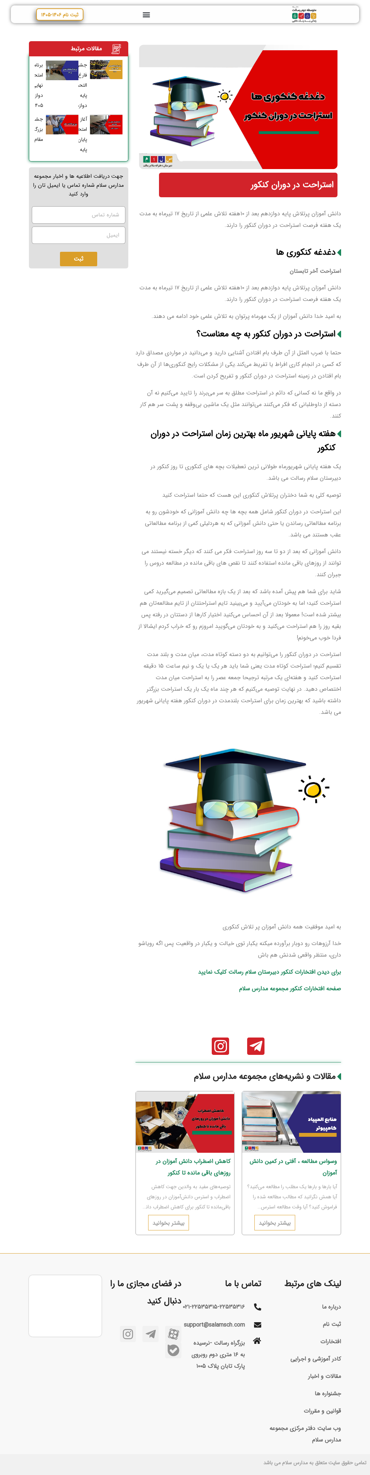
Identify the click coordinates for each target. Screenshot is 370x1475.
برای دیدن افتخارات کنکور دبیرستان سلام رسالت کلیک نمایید (269, 971)
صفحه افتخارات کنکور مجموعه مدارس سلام (290, 988)
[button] (146, 14)
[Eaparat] (173, 1334)
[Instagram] (220, 1046)
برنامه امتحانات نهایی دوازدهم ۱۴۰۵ (34, 85)
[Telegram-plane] (255, 1046)
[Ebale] (173, 1350)
